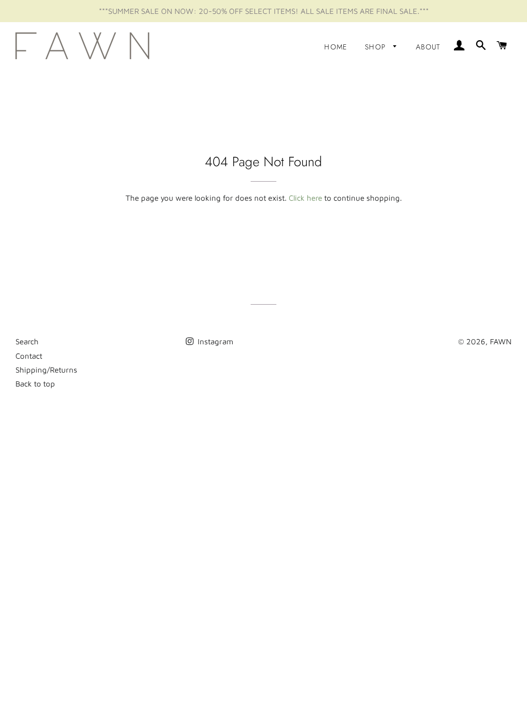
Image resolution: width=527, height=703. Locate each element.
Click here (305, 198)
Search (27, 341)
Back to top (35, 383)
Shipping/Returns (46, 369)
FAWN (501, 341)
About (428, 47)
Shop (377, 47)
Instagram (214, 341)
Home (335, 47)
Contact (28, 355)
